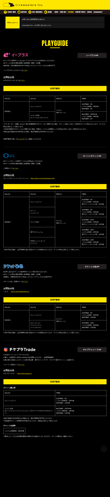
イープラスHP (92, 55)
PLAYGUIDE (71, 12)
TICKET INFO (11, 12)
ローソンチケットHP (92, 156)
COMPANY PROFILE (80, 12)
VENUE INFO (63, 12)
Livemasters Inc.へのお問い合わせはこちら (36, 25)
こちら (25, 70)
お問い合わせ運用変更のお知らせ (33, 19)
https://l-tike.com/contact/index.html (42, 178)
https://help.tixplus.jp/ (24, 373)
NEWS (50, 12)
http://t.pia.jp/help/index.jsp (20, 291)
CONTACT (89, 12)
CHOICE (56, 12)
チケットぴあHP (92, 267)
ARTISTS (24, 12)
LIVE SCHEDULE (37, 12)
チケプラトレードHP (92, 350)
